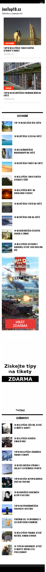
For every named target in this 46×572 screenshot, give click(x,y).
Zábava (8, 88)
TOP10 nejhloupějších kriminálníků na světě (22, 94)
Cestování (10, 43)
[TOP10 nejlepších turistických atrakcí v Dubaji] (22, 31)
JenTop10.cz (11, 9)
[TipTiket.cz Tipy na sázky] (20, 410)
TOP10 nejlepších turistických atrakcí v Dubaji (19, 49)
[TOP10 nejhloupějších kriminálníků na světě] (22, 76)
